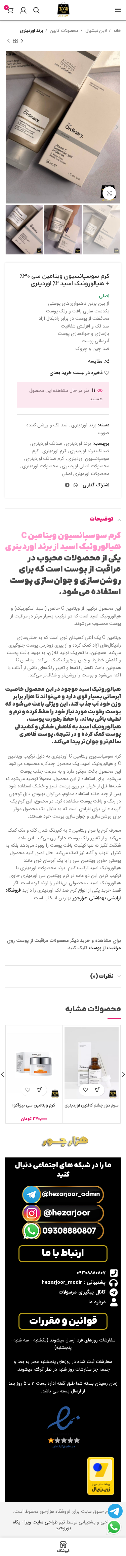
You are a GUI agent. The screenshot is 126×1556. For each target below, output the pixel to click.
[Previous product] (21, 41)
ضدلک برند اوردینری (89, 451)
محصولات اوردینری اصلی (85, 473)
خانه (116, 30)
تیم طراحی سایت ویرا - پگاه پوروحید (42, 1525)
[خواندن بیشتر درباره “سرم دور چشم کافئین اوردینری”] (97, 1090)
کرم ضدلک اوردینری (45, 458)
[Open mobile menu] (118, 10)
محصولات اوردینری (40, 466)
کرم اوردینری (54, 451)
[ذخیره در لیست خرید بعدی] (86, 1090)
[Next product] (8, 41)
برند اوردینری (31, 30)
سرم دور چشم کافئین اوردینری (92, 1105)
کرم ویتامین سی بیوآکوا (33, 1105)
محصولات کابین (64, 30)
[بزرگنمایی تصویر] (109, 193)
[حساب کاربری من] (23, 10)
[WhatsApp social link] (76, 485)
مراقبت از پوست (105, 948)
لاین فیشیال (95, 30)
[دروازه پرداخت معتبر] (100, 1476)
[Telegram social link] (67, 485)
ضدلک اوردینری (47, 443)
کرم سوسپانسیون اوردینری (70, 454)
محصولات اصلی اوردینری (85, 466)
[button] (40, 1090)
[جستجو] (36, 10)
